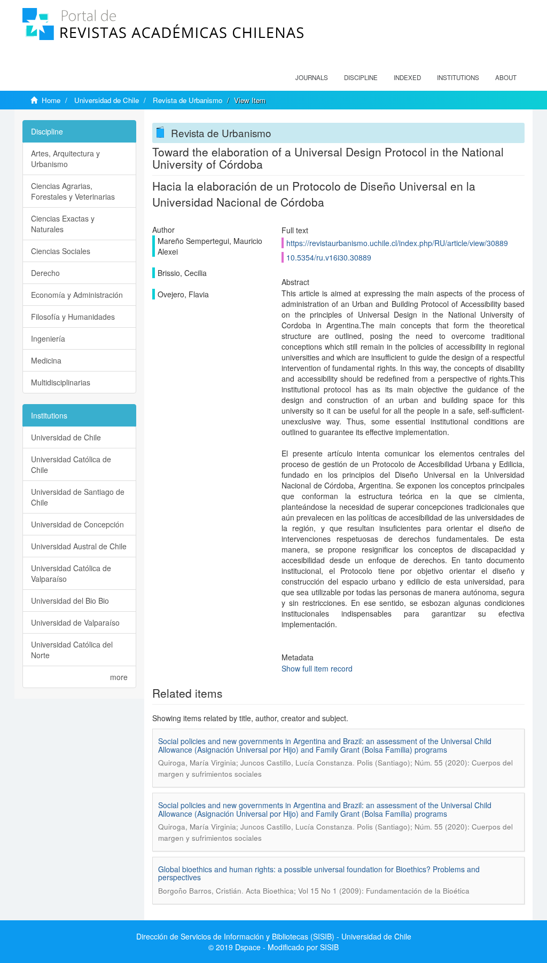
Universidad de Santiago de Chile (77, 497)
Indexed (407, 77)
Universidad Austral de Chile (79, 546)
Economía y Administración (77, 294)
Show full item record (317, 668)
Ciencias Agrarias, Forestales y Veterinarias (73, 191)
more (119, 677)
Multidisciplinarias (60, 382)
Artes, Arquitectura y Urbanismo (65, 158)
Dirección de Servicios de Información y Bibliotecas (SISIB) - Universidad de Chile (273, 936)
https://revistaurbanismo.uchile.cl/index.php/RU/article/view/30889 (397, 243)
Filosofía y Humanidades (73, 316)
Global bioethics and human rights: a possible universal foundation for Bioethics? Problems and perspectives (319, 873)
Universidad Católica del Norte (72, 649)
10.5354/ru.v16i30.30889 (328, 257)
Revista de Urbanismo (187, 100)
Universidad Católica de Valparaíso (71, 573)
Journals (311, 77)
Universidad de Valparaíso (75, 622)
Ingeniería (48, 338)
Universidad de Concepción (77, 524)
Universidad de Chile (106, 100)
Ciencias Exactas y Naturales (63, 223)
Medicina (46, 360)
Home (51, 100)
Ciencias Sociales (60, 251)
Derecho (45, 272)
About (506, 77)
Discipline (361, 77)
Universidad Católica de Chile (71, 464)
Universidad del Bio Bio (70, 600)
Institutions (458, 77)
